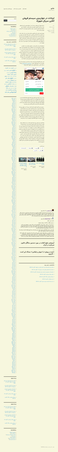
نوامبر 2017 (13, 212)
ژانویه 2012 (13, 294)
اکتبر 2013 (13, 269)
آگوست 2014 (13, 258)
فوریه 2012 (13, 293)
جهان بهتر (15, 78)
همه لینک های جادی (12, 36)
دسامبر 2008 (13, 338)
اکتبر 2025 (13, 108)
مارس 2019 (13, 193)
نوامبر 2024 (13, 119)
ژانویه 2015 (13, 252)
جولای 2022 (13, 145)
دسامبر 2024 (13, 118)
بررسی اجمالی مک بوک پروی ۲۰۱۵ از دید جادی (32, 164)
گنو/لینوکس (13, 92)
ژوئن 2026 (13, 100)
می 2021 (14, 162)
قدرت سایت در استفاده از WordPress (46, 447)
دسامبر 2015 (13, 239)
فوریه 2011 (13, 307)
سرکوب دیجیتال (8, 82)
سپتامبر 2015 (13, 242)
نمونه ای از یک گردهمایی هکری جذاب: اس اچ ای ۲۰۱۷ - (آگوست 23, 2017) (42, 269)
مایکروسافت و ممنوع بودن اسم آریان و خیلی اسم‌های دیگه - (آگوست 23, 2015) (41, 272)
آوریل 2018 (13, 206)
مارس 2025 (13, 116)
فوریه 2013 (13, 279)
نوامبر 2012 (13, 282)
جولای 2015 (13, 245)
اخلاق (53, 30)
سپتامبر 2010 (13, 313)
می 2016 (14, 233)
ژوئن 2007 (13, 359)
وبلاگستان (52, 32)
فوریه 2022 (13, 151)
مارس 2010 (13, 320)
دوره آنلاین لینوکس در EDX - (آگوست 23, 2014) (46, 276)
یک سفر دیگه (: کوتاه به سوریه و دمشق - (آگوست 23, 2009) (44, 281)
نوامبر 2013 (13, 268)
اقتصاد (9, 68)
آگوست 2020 (13, 173)
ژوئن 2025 (13, 112)
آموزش (12, 68)
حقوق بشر (10, 78)
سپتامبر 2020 (13, 171)
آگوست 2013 (13, 272)
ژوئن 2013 (13, 274)
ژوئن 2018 (13, 203)
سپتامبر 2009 (13, 327)
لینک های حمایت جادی (12, 34)
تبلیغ (9, 72)
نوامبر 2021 (13, 155)
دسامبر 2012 (13, 281)
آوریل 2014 (13, 262)
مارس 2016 (13, 235)
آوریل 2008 (13, 347)
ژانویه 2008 (13, 351)
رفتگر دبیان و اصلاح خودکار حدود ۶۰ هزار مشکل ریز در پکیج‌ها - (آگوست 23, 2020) (41, 267)
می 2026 (14, 102)
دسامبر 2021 (13, 154)
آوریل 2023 (13, 142)
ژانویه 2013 (13, 280)
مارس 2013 (13, 278)
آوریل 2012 (13, 291)
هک (7, 88)
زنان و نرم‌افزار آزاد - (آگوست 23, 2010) (47, 279)
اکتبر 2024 (13, 121)
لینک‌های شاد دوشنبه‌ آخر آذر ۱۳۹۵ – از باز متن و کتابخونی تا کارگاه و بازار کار (23, 165)
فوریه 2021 (13, 165)
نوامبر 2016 (13, 226)
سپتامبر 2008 (13, 342)
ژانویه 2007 (13, 365)
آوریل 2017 (13, 220)
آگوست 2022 (13, 144)
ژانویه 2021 (13, 167)
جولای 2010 (13, 316)
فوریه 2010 (13, 321)
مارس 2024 (13, 129)
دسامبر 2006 (13, 366)
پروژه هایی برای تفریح (8, 8)
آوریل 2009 (13, 333)
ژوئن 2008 (13, 345)
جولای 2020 (13, 174)
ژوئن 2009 (13, 331)
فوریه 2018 (13, 208)
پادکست (10, 90)
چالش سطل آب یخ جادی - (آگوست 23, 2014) (46, 274)
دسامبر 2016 (13, 225)
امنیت (6, 68)
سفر (15, 84)
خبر (6, 78)
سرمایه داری (14, 82)
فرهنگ (49, 31)
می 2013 (14, 275)
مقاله (53, 28)
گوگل (8, 92)
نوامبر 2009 (13, 325)
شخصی (9, 84)
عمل (5, 84)
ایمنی (10, 70)
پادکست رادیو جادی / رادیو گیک (11, 31)
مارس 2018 (13, 207)
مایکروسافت (11, 86)
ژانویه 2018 (13, 209)
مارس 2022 (13, 150)
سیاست (13, 84)
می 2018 (14, 204)
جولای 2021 (13, 160)
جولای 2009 (13, 330)
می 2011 (14, 304)
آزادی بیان (15, 68)
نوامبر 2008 (13, 339)
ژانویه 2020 (13, 181)
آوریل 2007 (13, 362)
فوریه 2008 (13, 350)
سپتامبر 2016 (13, 228)
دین (51, 31)
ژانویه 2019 (13, 195)
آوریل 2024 (13, 128)
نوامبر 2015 (13, 240)
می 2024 (14, 126)
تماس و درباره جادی (17, 8)
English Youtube (12, 29)
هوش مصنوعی (10, 88)
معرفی (7, 86)
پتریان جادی (13, 32)
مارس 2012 (13, 292)
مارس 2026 (13, 104)
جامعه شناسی (14, 76)
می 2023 (14, 141)
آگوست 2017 (13, 215)
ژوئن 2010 (13, 317)
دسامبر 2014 (13, 253)
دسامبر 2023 (13, 132)
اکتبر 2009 (13, 326)
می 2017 (14, 219)
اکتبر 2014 (13, 255)
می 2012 (14, 290)
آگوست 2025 (13, 110)
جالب (12, 74)
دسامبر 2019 (13, 182)
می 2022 (14, 148)
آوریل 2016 (13, 234)
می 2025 (14, 113)
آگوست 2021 (13, 158)
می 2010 (14, 318)
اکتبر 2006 (13, 369)
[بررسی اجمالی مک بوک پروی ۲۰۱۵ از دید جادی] (31, 159)
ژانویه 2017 (13, 223)
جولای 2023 (13, 138)
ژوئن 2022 (13, 147)
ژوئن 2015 (13, 246)
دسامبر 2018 (13, 196)
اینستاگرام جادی (13, 30)
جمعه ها (11, 76)
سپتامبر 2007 (13, 356)
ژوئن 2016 (13, 232)
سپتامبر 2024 (13, 122)
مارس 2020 (13, 178)
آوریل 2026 (13, 103)
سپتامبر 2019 (13, 186)
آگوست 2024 (13, 123)
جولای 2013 (13, 273)
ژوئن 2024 (13, 125)
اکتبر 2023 (13, 135)
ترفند (7, 72)
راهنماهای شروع (13, 33)
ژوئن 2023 (13, 139)
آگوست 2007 (13, 357)
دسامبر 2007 (13, 352)
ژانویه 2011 (13, 308)
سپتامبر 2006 (13, 370)
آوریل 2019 (13, 191)
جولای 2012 (13, 287)
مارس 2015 (13, 249)
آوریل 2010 (13, 319)
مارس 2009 (13, 334)
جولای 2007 (13, 358)
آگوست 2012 (13, 286)
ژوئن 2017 (13, 217)
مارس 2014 (13, 264)
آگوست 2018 (13, 201)
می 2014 (14, 261)
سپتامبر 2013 (13, 271)
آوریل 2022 (13, 149)
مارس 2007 (13, 363)
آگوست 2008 (13, 343)
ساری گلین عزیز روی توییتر (26, 63)
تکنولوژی (48, 30)
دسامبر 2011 (13, 295)
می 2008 (14, 346)
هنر (13, 88)
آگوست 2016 (13, 229)
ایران (51, 30)
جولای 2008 (13, 344)
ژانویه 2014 (13, 266)
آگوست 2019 (13, 187)
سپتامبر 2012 (13, 285)
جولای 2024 (13, 124)
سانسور (8, 80)
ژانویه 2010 (13, 323)
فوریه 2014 (13, 265)
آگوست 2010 (13, 314)
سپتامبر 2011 (13, 299)
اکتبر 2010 (13, 312)
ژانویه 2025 (13, 117)
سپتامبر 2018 (13, 200)
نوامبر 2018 (13, 197)
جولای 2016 (13, 230)
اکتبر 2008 (13, 340)
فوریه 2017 (13, 222)
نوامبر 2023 (13, 134)
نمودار (15, 88)
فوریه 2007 (13, 364)
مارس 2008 (13, 349)
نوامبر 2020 (13, 169)
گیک (6, 92)
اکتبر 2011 (13, 298)
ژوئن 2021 (13, 161)
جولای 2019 (13, 188)
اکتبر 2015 (13, 241)
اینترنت (7, 70)
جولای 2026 (13, 99)
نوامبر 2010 (13, 311)
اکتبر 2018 (13, 199)
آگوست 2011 (13, 300)
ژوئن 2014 (13, 260)
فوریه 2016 (13, 236)
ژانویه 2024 (13, 131)
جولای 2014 (13, 259)
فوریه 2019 (13, 194)
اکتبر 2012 (13, 284)
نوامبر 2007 (13, 353)
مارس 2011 (13, 306)
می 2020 (14, 176)
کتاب (6, 90)
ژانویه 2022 (13, 152)
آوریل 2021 (13, 163)
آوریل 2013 (13, 277)
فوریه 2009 (13, 336)
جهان (6, 76)
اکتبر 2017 (13, 213)
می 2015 (14, 247)
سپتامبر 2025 (13, 109)
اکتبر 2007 (13, 355)
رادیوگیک (12, 80)
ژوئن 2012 (13, 288)
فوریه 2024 (13, 130)
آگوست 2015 (13, 243)
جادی (52, 8)
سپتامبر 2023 (13, 136)
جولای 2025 (13, 111)
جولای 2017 (13, 216)
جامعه (53, 31)
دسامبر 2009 (13, 324)
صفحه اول (25, 8)
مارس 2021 (13, 164)
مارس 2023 (13, 143)
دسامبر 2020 (13, 168)
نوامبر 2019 (13, 183)
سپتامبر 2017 (13, 214)
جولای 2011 (13, 301)
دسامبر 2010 (13, 310)
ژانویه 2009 (13, 337)
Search (15, 18)
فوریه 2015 (13, 251)
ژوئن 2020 (13, 175)
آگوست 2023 (13, 137)
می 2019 (14, 190)
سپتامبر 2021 (13, 157)
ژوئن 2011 (13, 303)
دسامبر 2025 (13, 105)
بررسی (5, 70)
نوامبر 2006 (13, 368)
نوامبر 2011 (13, 297)
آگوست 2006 (13, 371)
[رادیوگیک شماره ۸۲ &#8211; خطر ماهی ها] (40, 159)
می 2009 (14, 332)
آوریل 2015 (13, 248)
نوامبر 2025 (13, 106)
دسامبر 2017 (13, 210)
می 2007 (14, 360)
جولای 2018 (13, 202)
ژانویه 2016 (13, 238)
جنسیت (8, 76)
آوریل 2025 (13, 115)
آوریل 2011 (13, 305)
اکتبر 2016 (13, 227)
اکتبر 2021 (13, 156)
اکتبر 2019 (13, 184)
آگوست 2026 (13, 98)
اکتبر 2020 (13, 170)
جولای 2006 (13, 372)
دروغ (15, 80)
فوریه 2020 (13, 180)
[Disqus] (36, 192)
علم (6, 84)
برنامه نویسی (13, 73)
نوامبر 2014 (13, 254)
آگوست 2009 (13, 329)
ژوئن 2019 (13, 189)
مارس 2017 (13, 221)
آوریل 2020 (13, 177)
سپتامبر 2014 (13, 256)
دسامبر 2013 (13, 267)
